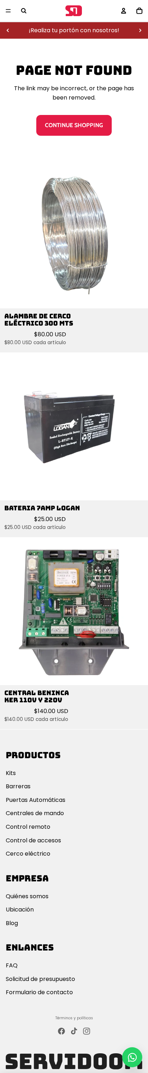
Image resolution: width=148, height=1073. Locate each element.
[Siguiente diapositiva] (140, 30)
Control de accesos (33, 840)
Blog (12, 923)
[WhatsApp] (132, 1057)
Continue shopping (74, 125)
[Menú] (8, 11)
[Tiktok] (74, 1031)
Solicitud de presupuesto (40, 979)
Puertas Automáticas (35, 800)
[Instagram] (86, 1031)
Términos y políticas (74, 1018)
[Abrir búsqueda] (24, 11)
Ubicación (20, 909)
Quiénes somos (27, 896)
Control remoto (28, 827)
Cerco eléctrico (28, 854)
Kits (11, 773)
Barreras (18, 786)
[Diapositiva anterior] (8, 30)
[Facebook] (61, 1031)
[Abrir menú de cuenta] (123, 11)
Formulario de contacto (39, 992)
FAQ (12, 965)
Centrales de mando (35, 813)
